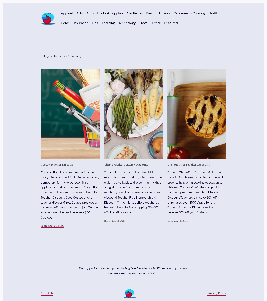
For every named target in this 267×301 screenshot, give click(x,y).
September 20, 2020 (52, 225)
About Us (47, 293)
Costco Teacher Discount (57, 164)
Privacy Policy (216, 293)
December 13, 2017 (178, 221)
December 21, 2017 (114, 221)
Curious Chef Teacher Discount (188, 164)
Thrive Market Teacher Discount (126, 164)
